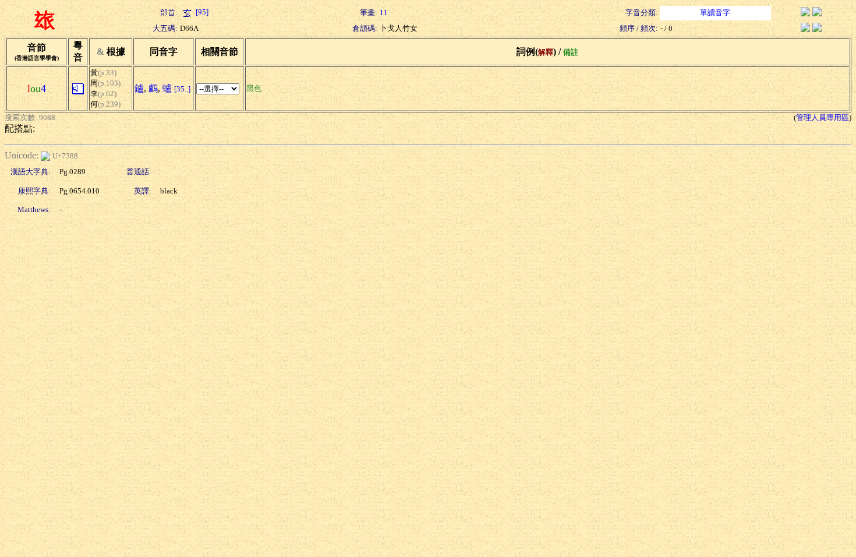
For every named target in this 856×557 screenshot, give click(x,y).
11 (384, 12)
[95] (201, 12)
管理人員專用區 (822, 117)
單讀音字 (715, 12)
